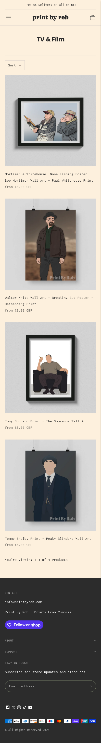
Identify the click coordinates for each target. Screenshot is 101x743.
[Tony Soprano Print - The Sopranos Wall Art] (50, 367)
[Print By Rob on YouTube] (30, 708)
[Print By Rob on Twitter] (13, 708)
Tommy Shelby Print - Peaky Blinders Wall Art (48, 539)
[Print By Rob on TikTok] (24, 708)
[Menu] (8, 17)
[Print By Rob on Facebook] (8, 708)
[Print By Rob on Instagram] (19, 708)
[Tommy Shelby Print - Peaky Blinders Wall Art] (50, 485)
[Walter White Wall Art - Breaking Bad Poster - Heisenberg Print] (50, 244)
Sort (12, 65)
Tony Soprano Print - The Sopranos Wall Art (46, 421)
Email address (21, 680)
